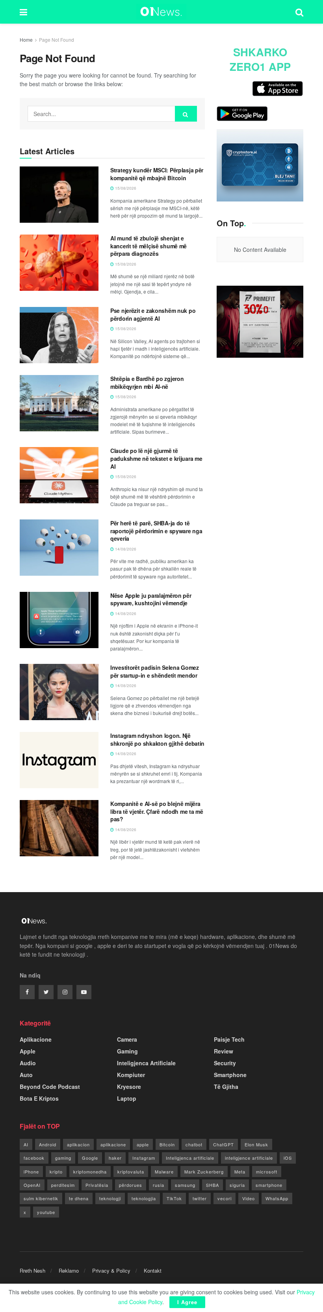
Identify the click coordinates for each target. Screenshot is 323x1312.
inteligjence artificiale (249, 1158)
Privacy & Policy (111, 1270)
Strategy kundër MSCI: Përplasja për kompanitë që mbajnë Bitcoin (156, 174)
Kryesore (129, 1086)
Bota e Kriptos (39, 1098)
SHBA (212, 1185)
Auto (26, 1075)
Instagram (143, 1158)
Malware (164, 1171)
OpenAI (32, 1185)
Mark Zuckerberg (204, 1171)
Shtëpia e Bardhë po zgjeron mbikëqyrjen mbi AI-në (147, 382)
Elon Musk (256, 1144)
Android (47, 1144)
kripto (56, 1171)
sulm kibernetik (41, 1198)
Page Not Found (56, 39)
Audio (28, 1063)
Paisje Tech (229, 1039)
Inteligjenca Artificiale (146, 1063)
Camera (127, 1039)
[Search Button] (186, 114)
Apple (27, 1051)
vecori (224, 1198)
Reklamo (69, 1270)
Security (225, 1063)
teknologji (110, 1198)
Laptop (126, 1098)
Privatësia (96, 1185)
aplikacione (113, 1144)
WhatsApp (276, 1198)
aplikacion (78, 1144)
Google (90, 1158)
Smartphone (230, 1075)
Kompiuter (131, 1075)
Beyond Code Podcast (50, 1086)
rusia (158, 1185)
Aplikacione (36, 1039)
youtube (46, 1212)
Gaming (127, 1051)
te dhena (79, 1198)
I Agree (187, 1302)
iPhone (31, 1171)
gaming (63, 1158)
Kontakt (153, 1270)
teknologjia (144, 1198)
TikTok (174, 1198)
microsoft (266, 1171)
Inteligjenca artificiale (190, 1158)
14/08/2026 (125, 549)
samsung (185, 1185)
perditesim (63, 1185)
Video (248, 1198)
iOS (288, 1158)
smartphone (269, 1185)
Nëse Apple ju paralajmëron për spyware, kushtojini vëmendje (150, 599)
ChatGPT (223, 1144)
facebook (34, 1158)
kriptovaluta (130, 1171)
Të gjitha (226, 1086)
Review (223, 1051)
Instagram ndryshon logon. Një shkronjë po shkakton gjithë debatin (157, 739)
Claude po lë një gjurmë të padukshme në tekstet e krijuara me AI (156, 458)
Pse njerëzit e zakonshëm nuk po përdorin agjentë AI (152, 314)
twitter (200, 1198)
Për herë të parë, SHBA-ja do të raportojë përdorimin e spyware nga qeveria (156, 530)
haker (115, 1158)
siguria (237, 1185)
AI (26, 1144)
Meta (239, 1171)
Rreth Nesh (32, 1270)
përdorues (130, 1185)
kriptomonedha (90, 1171)
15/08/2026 (125, 188)
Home (26, 39)
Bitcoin (167, 1144)
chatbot (194, 1144)
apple (143, 1144)
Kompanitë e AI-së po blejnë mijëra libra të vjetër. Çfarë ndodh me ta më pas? (156, 811)
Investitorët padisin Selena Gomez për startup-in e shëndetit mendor (154, 671)
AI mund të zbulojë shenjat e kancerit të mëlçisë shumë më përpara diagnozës (148, 245)
